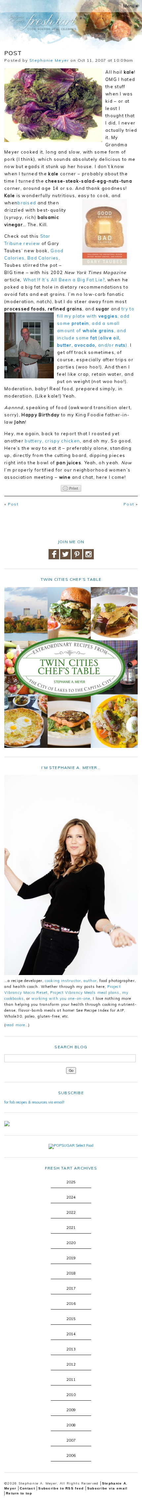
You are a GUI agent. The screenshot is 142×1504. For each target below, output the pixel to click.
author (90, 980)
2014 (71, 1334)
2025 (71, 1182)
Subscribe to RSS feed (61, 1488)
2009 (71, 1410)
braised (27, 202)
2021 (71, 1227)
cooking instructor (63, 980)
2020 (71, 1243)
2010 (71, 1394)
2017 (71, 1288)
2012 (71, 1364)
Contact (27, 1488)
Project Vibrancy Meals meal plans (84, 992)
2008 (71, 1425)
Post (13, 504)
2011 (71, 1379)
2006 (71, 1455)
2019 (71, 1258)
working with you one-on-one (60, 998)
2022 (71, 1212)
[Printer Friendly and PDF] (71, 488)
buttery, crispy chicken (52, 440)
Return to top (19, 1493)
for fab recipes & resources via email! (34, 1102)
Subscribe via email (107, 1488)
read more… (17, 1025)
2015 (71, 1318)
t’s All (50, 279)
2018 (71, 1273)
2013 (71, 1349)
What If (32, 279)
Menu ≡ (130, 6)
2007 (71, 1440)
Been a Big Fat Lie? (81, 279)
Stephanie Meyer (49, 60)
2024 (71, 1197)
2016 (71, 1303)
